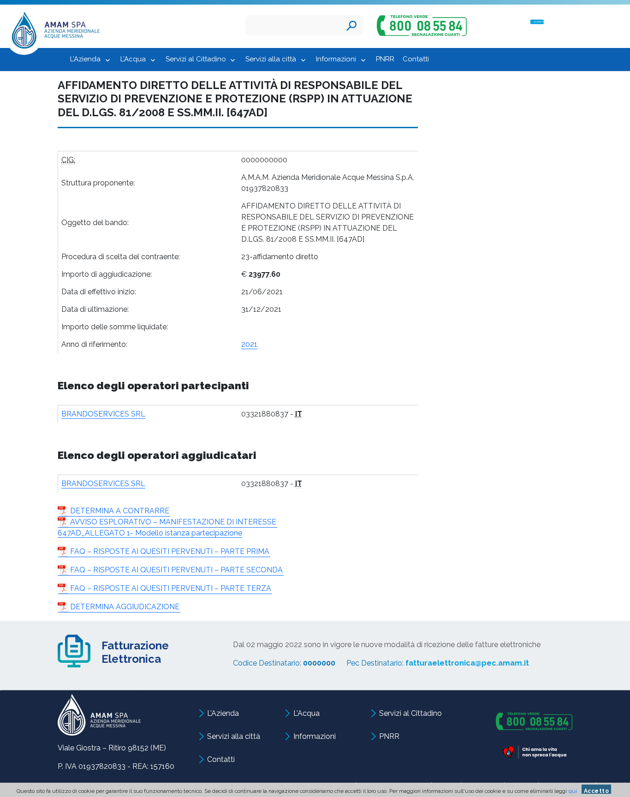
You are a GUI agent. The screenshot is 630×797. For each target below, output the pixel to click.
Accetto (596, 791)
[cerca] (351, 25)
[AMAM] (53, 32)
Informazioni (336, 59)
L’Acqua (133, 59)
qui (573, 791)
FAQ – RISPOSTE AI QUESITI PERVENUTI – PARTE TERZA (170, 588)
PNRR (385, 59)
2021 (249, 344)
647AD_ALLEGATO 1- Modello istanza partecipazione (150, 533)
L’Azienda (85, 59)
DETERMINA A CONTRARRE (119, 510)
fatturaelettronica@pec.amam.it (467, 663)
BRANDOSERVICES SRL (103, 414)
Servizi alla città (270, 59)
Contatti (416, 59)
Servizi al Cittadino (196, 59)
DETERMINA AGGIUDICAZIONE (124, 606)
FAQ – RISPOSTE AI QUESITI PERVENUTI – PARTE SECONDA (176, 569)
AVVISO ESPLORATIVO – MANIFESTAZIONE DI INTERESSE (173, 521)
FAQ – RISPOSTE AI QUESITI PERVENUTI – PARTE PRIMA (169, 551)
